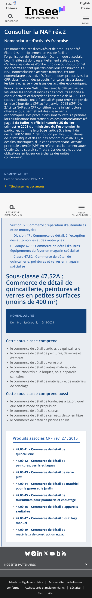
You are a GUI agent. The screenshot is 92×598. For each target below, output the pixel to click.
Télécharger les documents (26, 186)
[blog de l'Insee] (58, 555)
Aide (9, 4)
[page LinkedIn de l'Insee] (40, 555)
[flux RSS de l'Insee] (64, 555)
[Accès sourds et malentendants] (15, 4)
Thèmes (11, 8)
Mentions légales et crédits (26, 582)
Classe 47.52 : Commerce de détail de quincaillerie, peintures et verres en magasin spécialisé (44, 261)
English (85, 3)
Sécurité (75, 587)
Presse (85, 8)
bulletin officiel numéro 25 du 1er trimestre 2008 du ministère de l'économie (39, 124)
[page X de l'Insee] (46, 555)
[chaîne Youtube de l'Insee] (52, 555)
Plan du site (45, 593)
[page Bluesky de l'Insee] (27, 555)
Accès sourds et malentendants (45, 587)
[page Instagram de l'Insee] (33, 555)
